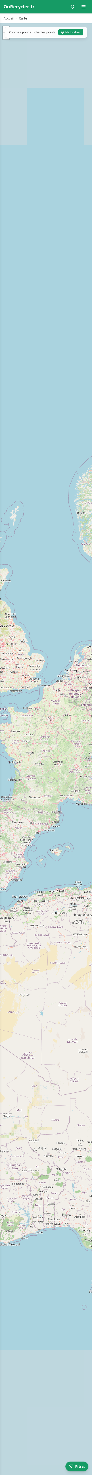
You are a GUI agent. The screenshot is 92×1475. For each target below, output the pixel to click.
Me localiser (73, 32)
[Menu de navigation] (83, 7)
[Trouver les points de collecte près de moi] (72, 6)
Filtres (80, 1466)
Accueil (9, 18)
